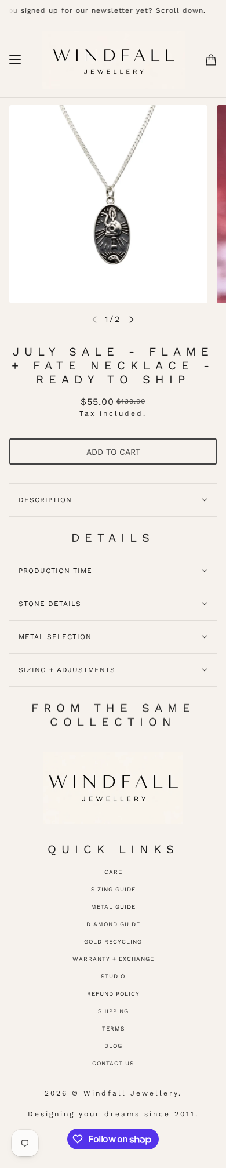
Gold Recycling (113, 941)
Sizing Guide (113, 889)
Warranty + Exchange (113, 959)
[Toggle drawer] (15, 59)
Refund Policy (113, 994)
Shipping (113, 1011)
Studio (113, 976)
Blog (113, 1046)
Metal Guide (113, 907)
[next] (131, 319)
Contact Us (113, 1063)
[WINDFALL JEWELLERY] (113, 60)
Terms (113, 1028)
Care (113, 872)
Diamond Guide (113, 924)
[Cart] (211, 60)
